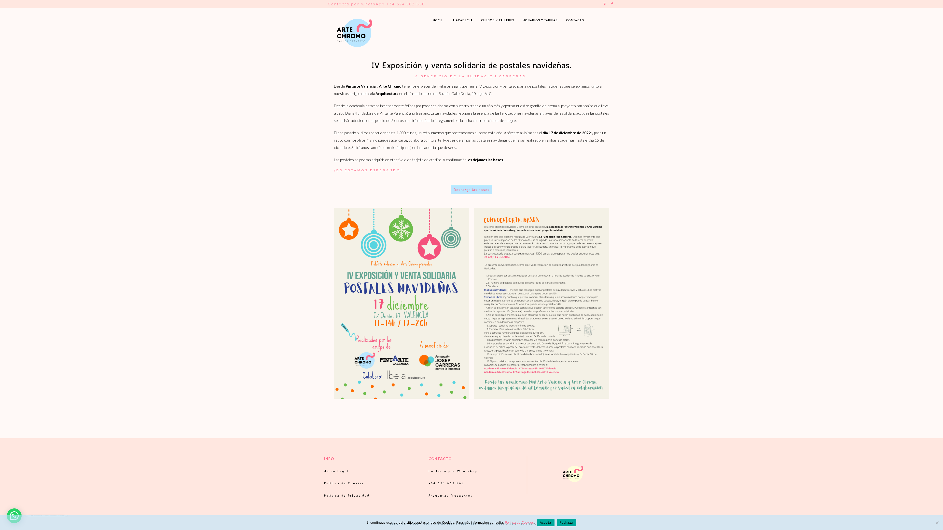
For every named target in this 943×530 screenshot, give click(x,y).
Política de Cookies (344, 483)
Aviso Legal (336, 471)
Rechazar (566, 522)
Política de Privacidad (347, 495)
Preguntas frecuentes (451, 495)
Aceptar (546, 522)
